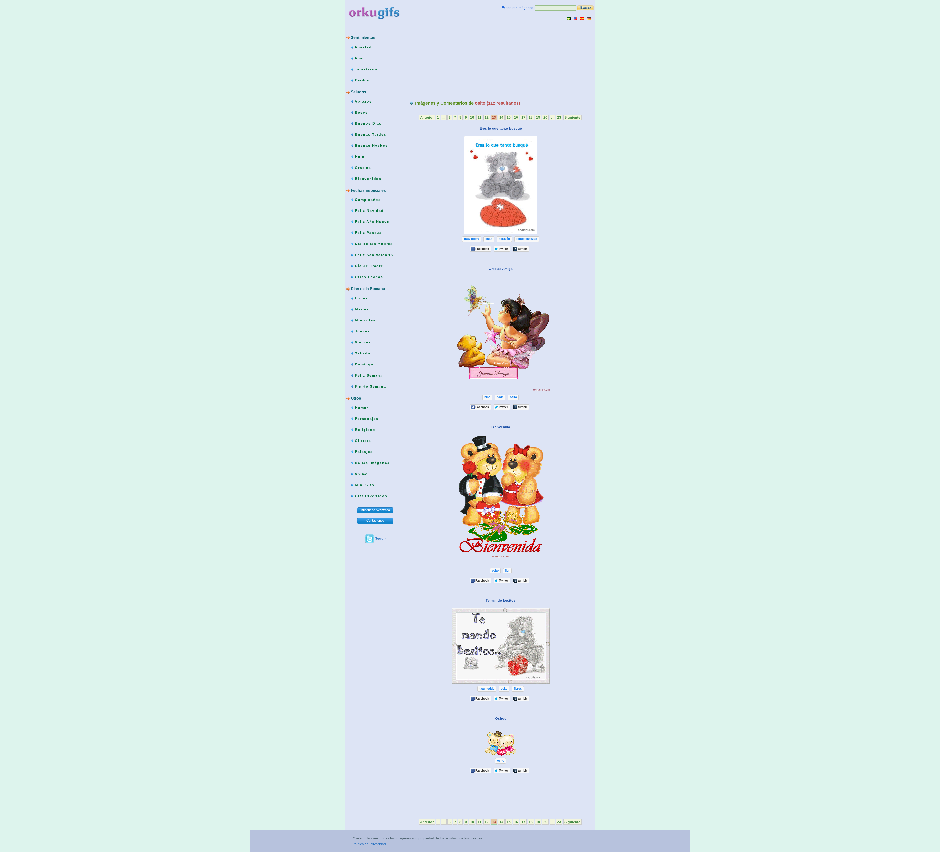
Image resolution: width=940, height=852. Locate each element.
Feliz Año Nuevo (371, 222)
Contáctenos (375, 520)
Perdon (361, 80)
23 (559, 117)
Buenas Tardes (369, 134)
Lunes (360, 298)
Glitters (362, 441)
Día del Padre (368, 266)
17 (523, 117)
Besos (360, 112)
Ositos (500, 718)
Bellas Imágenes (371, 463)
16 (516, 117)
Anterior (427, 117)
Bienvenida (500, 427)
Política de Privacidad (369, 844)
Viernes (362, 342)
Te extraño (365, 69)
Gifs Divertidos (370, 496)
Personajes (365, 419)
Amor (359, 58)
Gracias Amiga (501, 269)
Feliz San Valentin (373, 255)
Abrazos (362, 101)
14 (501, 117)
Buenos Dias (367, 123)
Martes (361, 309)
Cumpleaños (367, 200)
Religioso (364, 430)
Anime (360, 474)
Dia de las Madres (373, 244)
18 (531, 117)
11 (479, 117)
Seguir (380, 538)
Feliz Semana (368, 375)
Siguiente (572, 117)
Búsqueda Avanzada (375, 510)
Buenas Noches (370, 145)
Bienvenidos (367, 178)
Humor (360, 408)
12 (487, 117)
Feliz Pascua (367, 233)
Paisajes (363, 452)
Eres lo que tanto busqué (501, 128)
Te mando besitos (501, 600)
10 (472, 117)
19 (538, 117)
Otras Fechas (368, 277)
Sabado (362, 353)
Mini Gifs (363, 485)
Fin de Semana (369, 386)
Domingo (363, 364)
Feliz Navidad (368, 211)
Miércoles (364, 320)
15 (509, 117)
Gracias (362, 167)
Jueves (361, 331)
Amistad (362, 47)
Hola (358, 156)
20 (545, 117)
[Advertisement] (451, 60)
